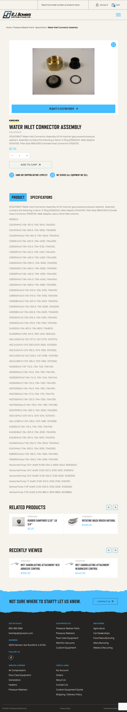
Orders (59, 675)
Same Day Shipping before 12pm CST (32, 175)
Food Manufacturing (103, 637)
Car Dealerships (101, 633)
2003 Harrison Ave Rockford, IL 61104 (27, 644)
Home (9, 27)
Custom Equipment (66, 647)
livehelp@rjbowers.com (21, 633)
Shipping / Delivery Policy (69, 694)
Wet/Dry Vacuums (65, 642)
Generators (14, 679)
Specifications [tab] (41, 197)
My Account (62, 670)
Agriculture (99, 628)
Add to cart (29, 164)
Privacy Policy (65, 708)
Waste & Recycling (103, 647)
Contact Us (103, 601)
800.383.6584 (16, 628)
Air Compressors (17, 670)
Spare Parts (40, 27)
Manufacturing (101, 642)
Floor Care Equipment (67, 637)
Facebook (11, 657)
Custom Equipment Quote (69, 689)
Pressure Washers (65, 633)
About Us (61, 679)
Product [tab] (18, 197)
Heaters (13, 684)
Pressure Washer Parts (23, 27)
